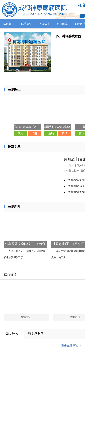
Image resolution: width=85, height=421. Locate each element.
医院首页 (8, 23)
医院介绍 (26, 23)
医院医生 (44, 23)
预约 (20, 133)
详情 (34, 133)
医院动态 (62, 23)
